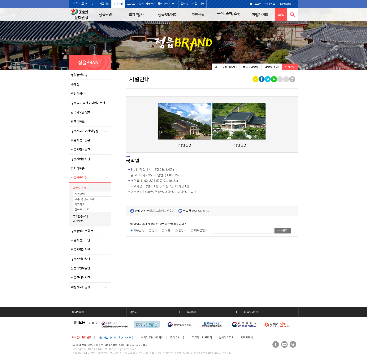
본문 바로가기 (81, 3)
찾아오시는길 (82, 209)
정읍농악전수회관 (82, 231)
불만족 (182, 230)
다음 (96, 323)
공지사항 (78, 220)
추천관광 (198, 15)
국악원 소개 (79, 188)
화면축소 (280, 79)
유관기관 (191, 312)
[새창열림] (115, 324)
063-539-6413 (200, 211)
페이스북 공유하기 (262, 79)
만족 (154, 230)
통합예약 (163, 3)
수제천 (75, 84)
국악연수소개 (80, 216)
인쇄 (292, 79)
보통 (168, 230)
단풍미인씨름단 (80, 268)
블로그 (284, 344)
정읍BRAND (167, 15)
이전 (89, 323)
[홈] (215, 67)
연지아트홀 (78, 168)
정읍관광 (105, 15)
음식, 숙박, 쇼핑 (228, 13)
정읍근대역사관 (80, 277)
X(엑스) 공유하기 (268, 79)
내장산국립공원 (80, 287)
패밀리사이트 (251, 312)
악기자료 (80, 204)
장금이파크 (78, 121)
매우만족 (138, 230)
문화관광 (118, 3)
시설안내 (80, 194)
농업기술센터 (146, 3)
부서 (174, 3)
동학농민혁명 (79, 75)
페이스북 (275, 344)
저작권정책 (247, 337)
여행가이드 (260, 15)
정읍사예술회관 (80, 159)
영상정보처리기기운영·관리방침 (116, 337)
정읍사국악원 (79, 178)
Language (285, 3)
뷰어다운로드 (226, 337)
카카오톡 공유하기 (256, 79)
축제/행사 (136, 15)
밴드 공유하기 (274, 79)
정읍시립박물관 (80, 140)
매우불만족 (201, 230)
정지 (93, 323)
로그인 (258, 3)
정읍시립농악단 (80, 249)
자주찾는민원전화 (202, 337)
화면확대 (286, 79)
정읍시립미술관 (80, 149)
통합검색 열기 (292, 14)
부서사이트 (78, 312)
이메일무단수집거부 (152, 337)
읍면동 (184, 3)
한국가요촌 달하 (81, 112)
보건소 (131, 3)
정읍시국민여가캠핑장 (84, 131)
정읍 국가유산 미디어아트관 (88, 103)
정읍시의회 (198, 3)
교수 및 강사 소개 (84, 199)
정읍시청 (104, 3)
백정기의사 (78, 93)
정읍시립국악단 (80, 240)
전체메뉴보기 (270, 3)
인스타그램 (293, 344)
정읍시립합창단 (80, 259)
